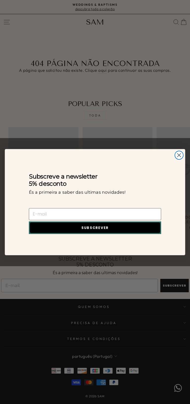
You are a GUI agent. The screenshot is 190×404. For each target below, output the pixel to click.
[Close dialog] (179, 155)
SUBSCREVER (95, 227)
